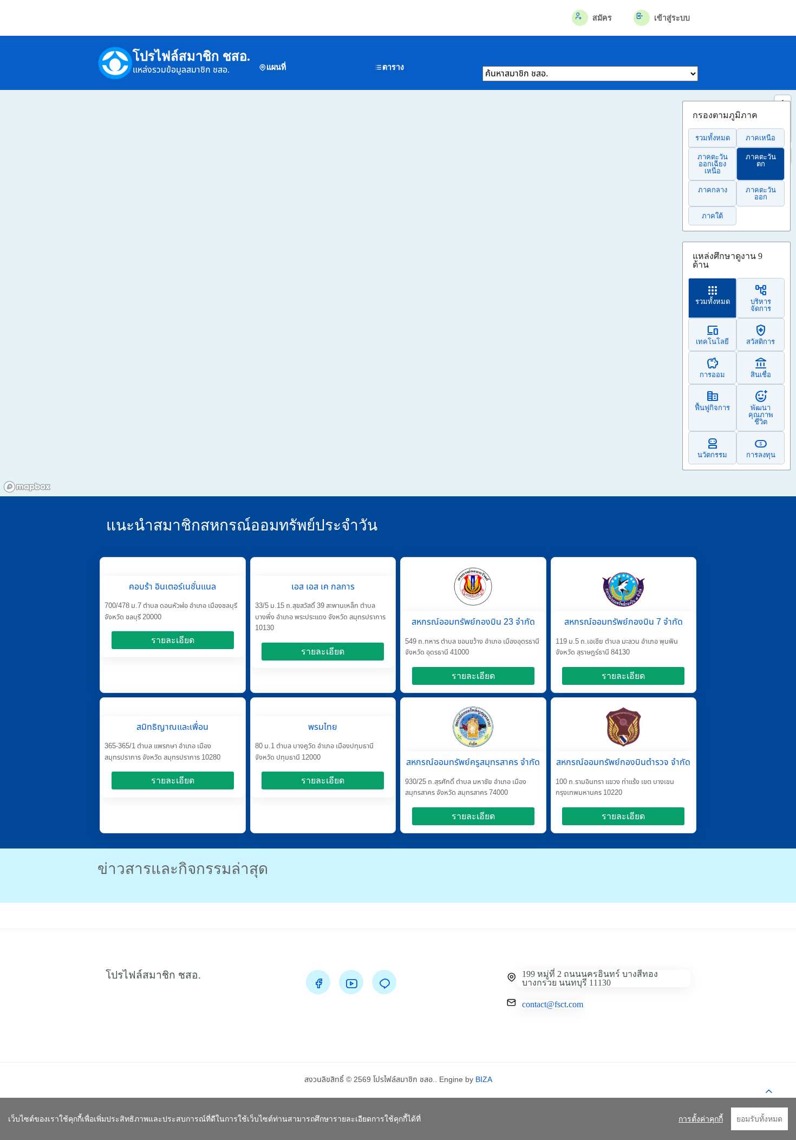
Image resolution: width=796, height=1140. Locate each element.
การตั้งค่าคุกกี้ (700, 1119)
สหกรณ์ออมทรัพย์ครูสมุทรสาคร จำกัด (473, 762)
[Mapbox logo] (27, 487)
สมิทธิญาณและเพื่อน (172, 727)
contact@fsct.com (552, 1004)
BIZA (483, 1079)
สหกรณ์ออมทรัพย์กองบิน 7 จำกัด (623, 622)
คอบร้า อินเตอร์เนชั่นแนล (172, 586)
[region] (398, 1119)
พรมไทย (322, 727)
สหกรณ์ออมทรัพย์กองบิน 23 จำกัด (473, 622)
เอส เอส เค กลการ (323, 586)
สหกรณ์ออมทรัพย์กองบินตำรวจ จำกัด (623, 762)
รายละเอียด (172, 640)
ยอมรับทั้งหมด (759, 1119)
